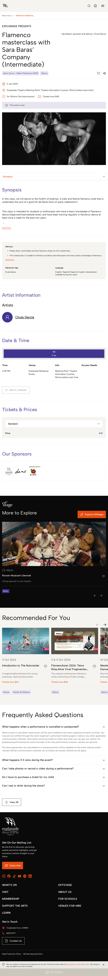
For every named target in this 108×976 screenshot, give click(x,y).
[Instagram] (3, 876)
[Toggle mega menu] (103, 6)
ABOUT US (65, 892)
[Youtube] (19, 876)
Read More (6, 228)
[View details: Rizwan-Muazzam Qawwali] (54, 557)
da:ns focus (7, 15)
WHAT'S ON (9, 885)
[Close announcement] (103, 964)
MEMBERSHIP (10, 898)
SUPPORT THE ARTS (15, 905)
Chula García (24, 317)
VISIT (5, 892)
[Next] (101, 595)
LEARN (6, 912)
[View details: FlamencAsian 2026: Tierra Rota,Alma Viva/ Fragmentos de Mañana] (74, 661)
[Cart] (95, 5)
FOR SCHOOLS (67, 898)
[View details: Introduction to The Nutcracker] (25, 661)
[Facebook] (9, 876)
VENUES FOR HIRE (69, 905)
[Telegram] (24, 876)
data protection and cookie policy (78, 964)
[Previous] (94, 595)
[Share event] (104, 73)
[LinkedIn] (30, 876)
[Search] (89, 5)
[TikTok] (14, 876)
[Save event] (98, 73)
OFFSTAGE (65, 885)
